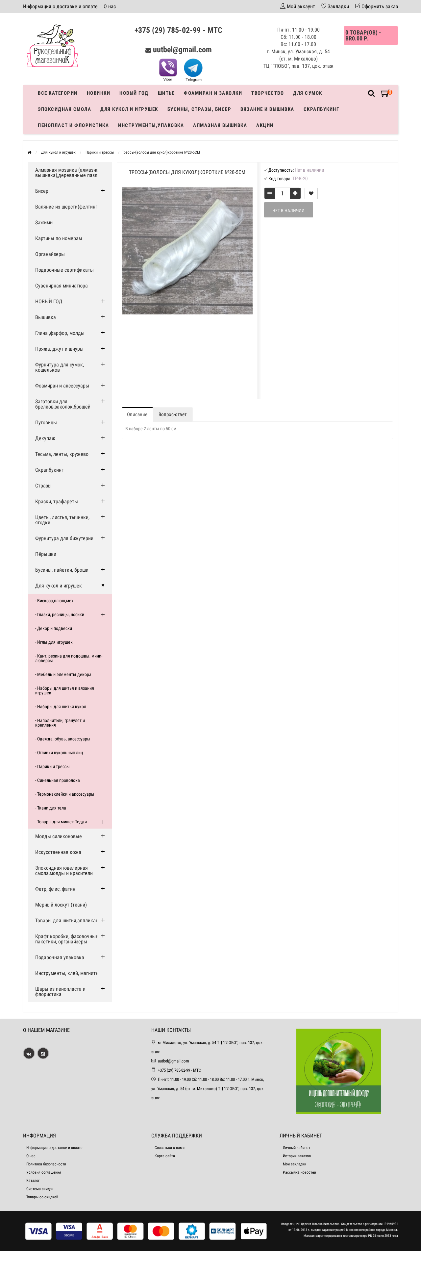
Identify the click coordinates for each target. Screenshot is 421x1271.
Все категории (58, 93)
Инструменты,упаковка (151, 125)
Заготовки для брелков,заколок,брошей (62, 404)
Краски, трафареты (56, 501)
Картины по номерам (58, 238)
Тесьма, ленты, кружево (61, 454)
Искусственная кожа (58, 852)
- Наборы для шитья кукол (60, 706)
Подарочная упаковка (59, 957)
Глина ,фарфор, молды (60, 333)
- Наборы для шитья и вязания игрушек (64, 690)
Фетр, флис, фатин (55, 889)
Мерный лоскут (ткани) (61, 905)
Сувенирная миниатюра (61, 286)
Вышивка (45, 317)
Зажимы (44, 222)
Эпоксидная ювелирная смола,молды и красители (64, 870)
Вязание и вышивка (267, 109)
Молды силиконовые (58, 836)
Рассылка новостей (299, 1172)
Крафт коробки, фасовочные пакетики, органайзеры (66, 939)
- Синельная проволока (57, 780)
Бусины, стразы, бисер (199, 109)
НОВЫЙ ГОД (48, 301)
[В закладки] (311, 193)
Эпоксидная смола (64, 109)
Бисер (41, 191)
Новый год (134, 93)
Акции (265, 125)
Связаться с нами (170, 1147)
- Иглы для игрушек (54, 642)
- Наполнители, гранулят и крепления (60, 723)
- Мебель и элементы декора (63, 674)
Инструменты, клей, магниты (67, 973)
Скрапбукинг (321, 109)
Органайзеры (50, 254)
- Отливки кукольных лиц (59, 752)
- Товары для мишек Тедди (61, 821)
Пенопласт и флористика (73, 125)
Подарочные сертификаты (64, 270)
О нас (110, 6)
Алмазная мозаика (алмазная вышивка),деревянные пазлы (68, 172)
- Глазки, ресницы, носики (59, 614)
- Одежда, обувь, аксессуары (62, 738)
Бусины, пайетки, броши (61, 570)
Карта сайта (165, 1156)
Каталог (32, 1180)
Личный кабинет (296, 1147)
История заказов (297, 1156)
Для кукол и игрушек (129, 109)
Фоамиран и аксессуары (62, 386)
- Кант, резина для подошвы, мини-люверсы (68, 658)
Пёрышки (45, 554)
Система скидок (40, 1188)
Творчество (267, 93)
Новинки (99, 93)
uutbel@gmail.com (182, 49)
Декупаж (45, 438)
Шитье (166, 93)
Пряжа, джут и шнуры (59, 349)
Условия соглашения (43, 1172)
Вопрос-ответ (172, 414)
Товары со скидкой (42, 1197)
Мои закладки (294, 1164)
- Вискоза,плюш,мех (54, 600)
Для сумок (307, 93)
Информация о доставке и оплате (60, 6)
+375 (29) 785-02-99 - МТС (178, 30)
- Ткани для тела (50, 807)
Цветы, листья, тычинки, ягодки (62, 520)
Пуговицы (46, 422)
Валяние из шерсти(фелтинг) (67, 207)
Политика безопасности (46, 1164)
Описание (137, 414)
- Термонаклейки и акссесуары (64, 794)
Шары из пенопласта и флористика (60, 991)
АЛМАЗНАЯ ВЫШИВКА (220, 125)
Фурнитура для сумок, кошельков (59, 367)
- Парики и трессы (52, 766)
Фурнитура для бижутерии (64, 538)
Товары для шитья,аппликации (69, 920)
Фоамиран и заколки (213, 93)
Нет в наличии (288, 210)
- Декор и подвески (53, 628)
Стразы (43, 486)
